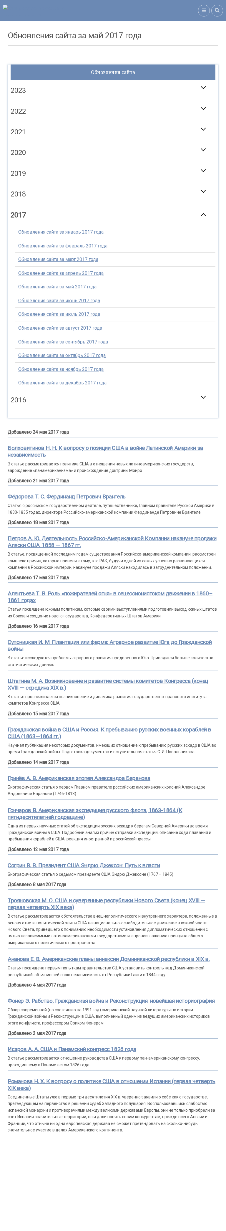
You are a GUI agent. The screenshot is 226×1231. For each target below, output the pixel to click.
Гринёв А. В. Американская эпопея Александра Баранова (79, 778)
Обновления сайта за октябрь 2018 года (62, 335)
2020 (18, 152)
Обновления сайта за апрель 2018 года (61, 252)
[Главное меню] (204, 10)
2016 (18, 400)
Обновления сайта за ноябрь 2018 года (61, 348)
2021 (18, 132)
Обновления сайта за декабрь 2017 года (62, 383)
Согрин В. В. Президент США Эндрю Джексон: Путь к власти (84, 865)
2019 (18, 173)
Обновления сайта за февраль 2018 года (62, 225)
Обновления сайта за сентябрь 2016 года (63, 417)
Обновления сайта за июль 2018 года (59, 293)
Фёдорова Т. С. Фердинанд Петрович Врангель (67, 496)
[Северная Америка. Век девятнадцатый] (100, 10)
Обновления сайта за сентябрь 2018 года (63, 321)
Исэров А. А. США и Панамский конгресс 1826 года (72, 1049)
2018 (18, 194)
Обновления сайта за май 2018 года (57, 266)
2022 (18, 111)
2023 (18, 90)
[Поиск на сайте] (217, 10)
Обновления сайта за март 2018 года (58, 239)
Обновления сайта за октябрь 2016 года (62, 431)
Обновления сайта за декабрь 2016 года (62, 458)
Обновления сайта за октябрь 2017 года (62, 355)
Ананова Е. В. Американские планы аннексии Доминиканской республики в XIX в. (109, 959)
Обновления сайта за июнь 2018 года (59, 280)
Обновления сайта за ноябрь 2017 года (61, 369)
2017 (18, 215)
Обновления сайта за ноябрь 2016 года (61, 444)
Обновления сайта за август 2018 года (60, 307)
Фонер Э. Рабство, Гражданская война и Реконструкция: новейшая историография (111, 1000)
